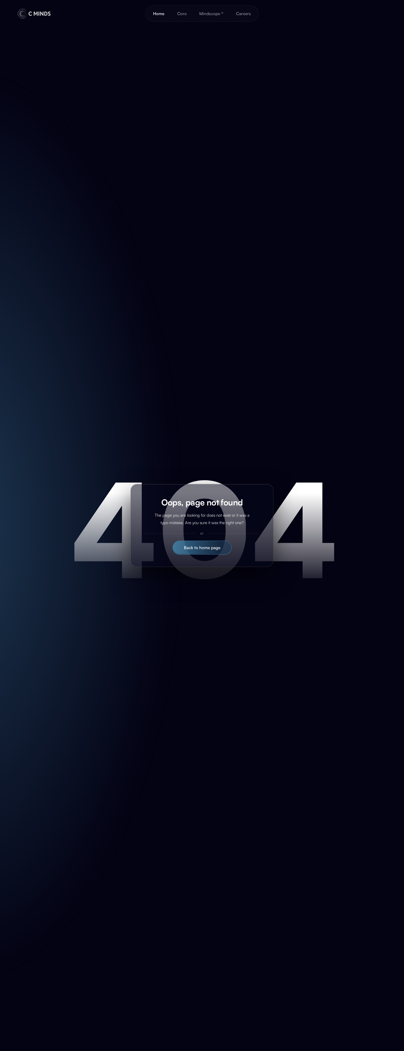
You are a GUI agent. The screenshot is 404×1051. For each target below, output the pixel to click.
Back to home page (202, 547)
